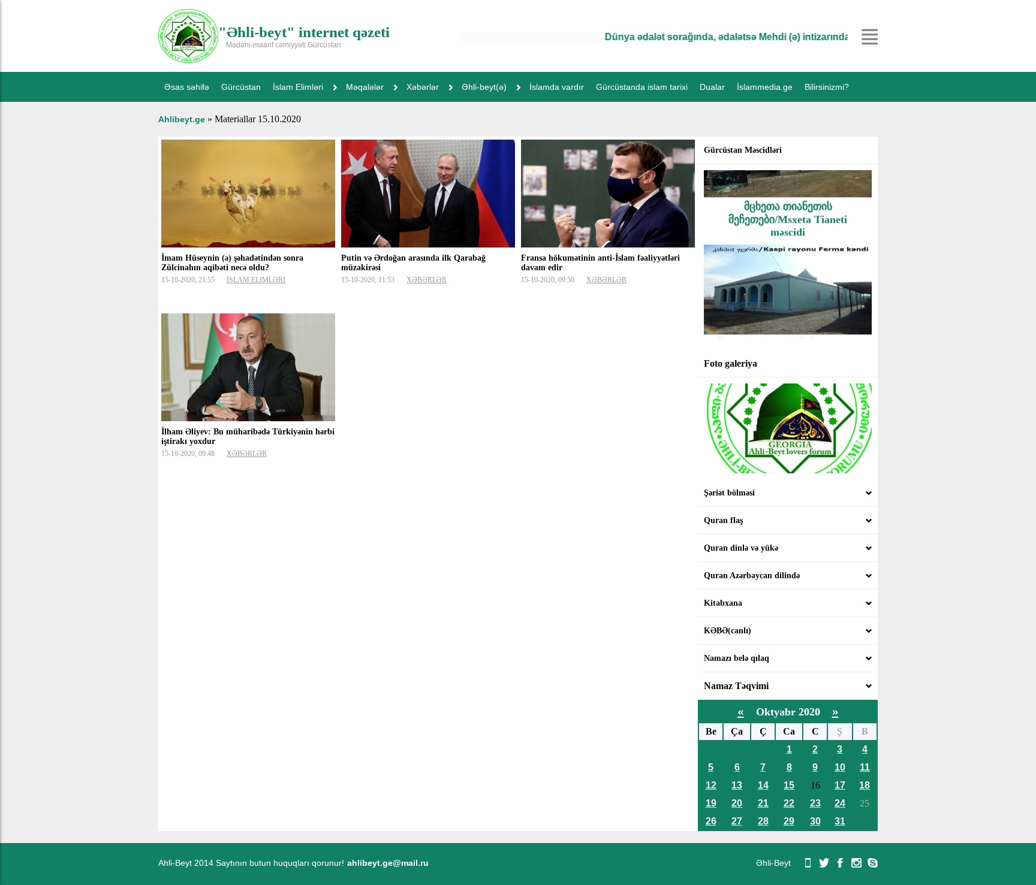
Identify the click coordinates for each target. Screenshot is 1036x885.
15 (789, 785)
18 (864, 785)
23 (815, 803)
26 (711, 821)
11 (865, 767)
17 (840, 785)
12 (711, 785)
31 (840, 821)
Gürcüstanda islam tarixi (642, 87)
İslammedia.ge (765, 87)
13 (736, 785)
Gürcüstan (241, 87)
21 (763, 803)
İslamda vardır (556, 87)
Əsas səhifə (186, 87)
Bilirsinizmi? (827, 87)
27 (736, 821)
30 (815, 821)
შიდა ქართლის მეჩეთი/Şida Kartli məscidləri (788, 336)
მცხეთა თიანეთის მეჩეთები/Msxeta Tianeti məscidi (787, 205)
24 (840, 803)
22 (789, 803)
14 (763, 785)
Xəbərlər (422, 87)
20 (736, 803)
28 (763, 821)
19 (711, 803)
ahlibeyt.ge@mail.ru (388, 863)
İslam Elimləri (298, 87)
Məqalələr (365, 87)
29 (789, 821)
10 (840, 767)
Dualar (712, 87)
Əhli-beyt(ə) (484, 87)
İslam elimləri (256, 280)
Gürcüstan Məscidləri (743, 150)
